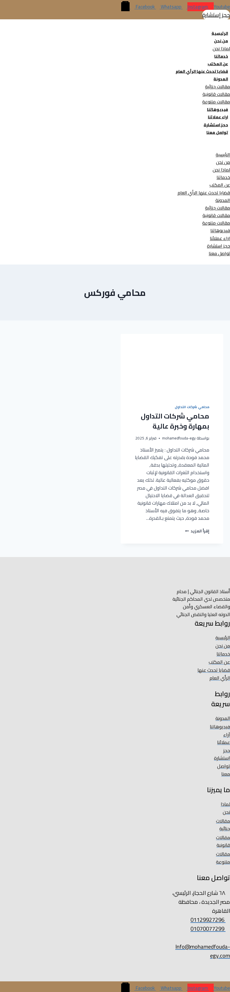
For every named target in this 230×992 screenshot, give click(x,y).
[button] (133, 147)
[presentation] (172, 365)
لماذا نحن (221, 48)
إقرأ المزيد (197, 531)
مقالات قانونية (216, 94)
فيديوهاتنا (217, 109)
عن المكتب (218, 63)
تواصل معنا (217, 132)
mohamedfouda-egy (179, 438)
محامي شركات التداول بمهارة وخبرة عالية (175, 421)
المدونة (220, 79)
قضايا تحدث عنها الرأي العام (202, 71)
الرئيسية (219, 33)
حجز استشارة (216, 124)
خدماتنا (221, 56)
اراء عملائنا (218, 117)
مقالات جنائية (217, 86)
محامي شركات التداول (192, 407)
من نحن (221, 41)
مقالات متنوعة (216, 101)
